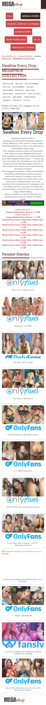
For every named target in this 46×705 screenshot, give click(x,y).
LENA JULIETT (17, 100)
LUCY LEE (27, 100)
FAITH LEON (6, 87)
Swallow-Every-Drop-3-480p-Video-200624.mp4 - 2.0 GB (23, 231)
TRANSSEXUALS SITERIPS (23, 47)
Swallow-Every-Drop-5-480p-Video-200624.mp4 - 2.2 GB (23, 241)
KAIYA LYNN (6, 97)
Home (9, 16)
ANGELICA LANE (8, 84)
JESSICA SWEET (8, 94)
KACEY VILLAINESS (34, 94)
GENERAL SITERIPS (30, 16)
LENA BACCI (6, 100)
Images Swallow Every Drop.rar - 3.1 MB (23, 212)
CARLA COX (19, 84)
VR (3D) (37, 39)
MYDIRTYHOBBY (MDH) (16, 39)
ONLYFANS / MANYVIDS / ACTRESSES (23, 24)
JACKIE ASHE (19, 90)
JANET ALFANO (30, 90)
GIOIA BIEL (29, 87)
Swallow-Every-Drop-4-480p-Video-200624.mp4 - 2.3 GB (23, 236)
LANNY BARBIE (17, 97)
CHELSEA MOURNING (31, 84)
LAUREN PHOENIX (29, 97)
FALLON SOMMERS (18, 87)
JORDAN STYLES (20, 94)
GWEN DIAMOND (8, 90)
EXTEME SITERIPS (23, 31)
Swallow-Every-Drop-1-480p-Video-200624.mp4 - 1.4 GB (23, 220)
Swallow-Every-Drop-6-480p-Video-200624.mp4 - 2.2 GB (23, 246)
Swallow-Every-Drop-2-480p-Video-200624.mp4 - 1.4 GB (23, 226)
